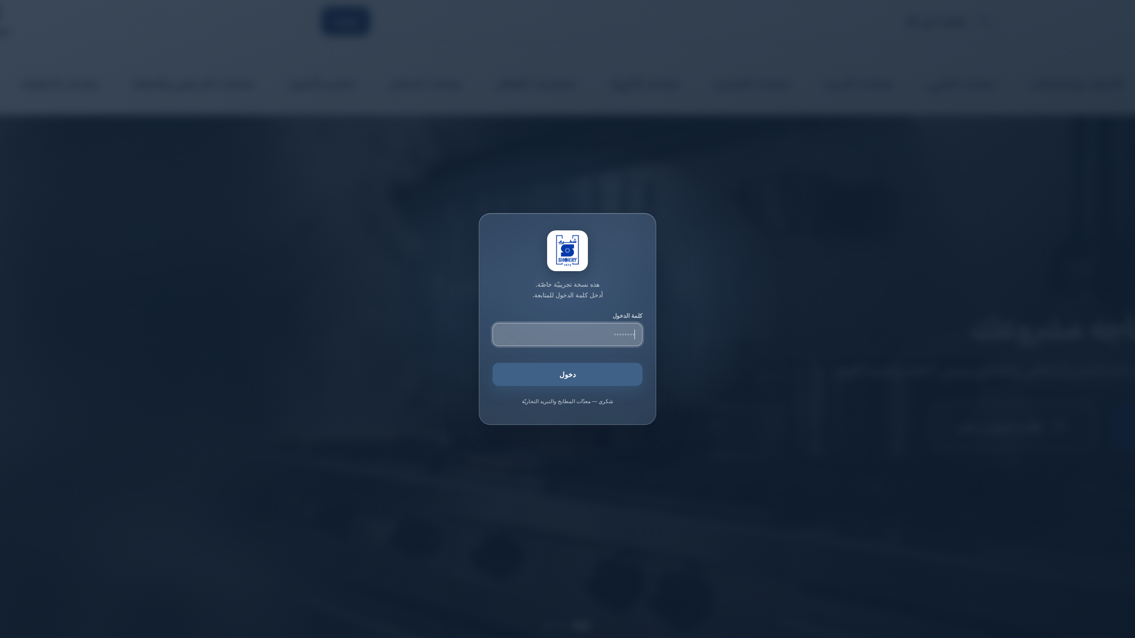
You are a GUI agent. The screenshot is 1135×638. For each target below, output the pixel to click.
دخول (568, 374)
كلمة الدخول (627, 315)
